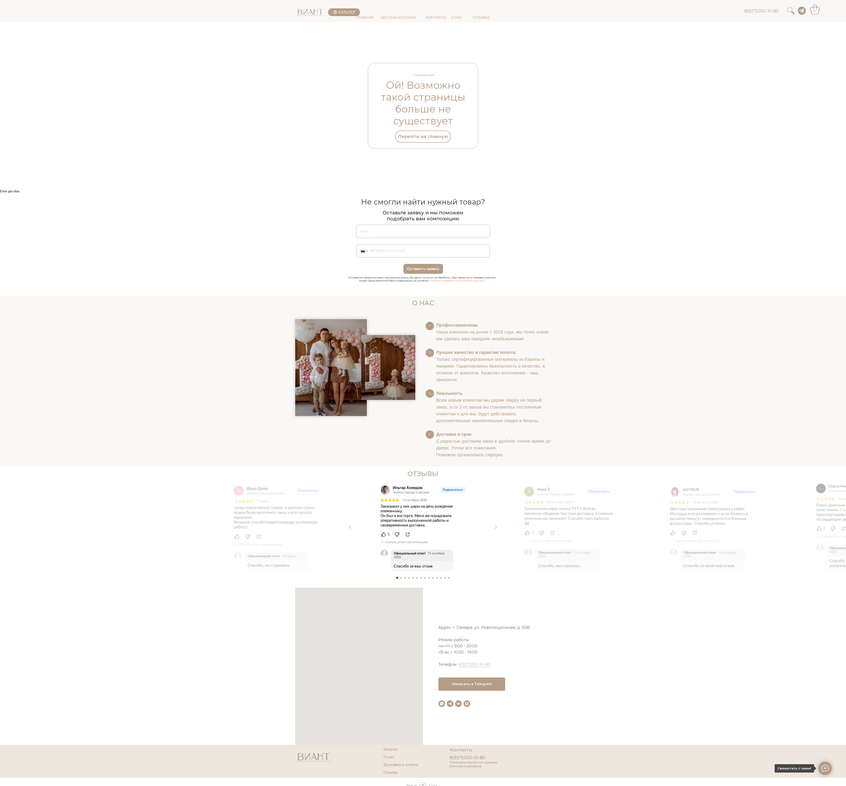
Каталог (390, 749)
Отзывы (390, 772)
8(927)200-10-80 (761, 11)
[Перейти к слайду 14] (449, 578)
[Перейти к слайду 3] (405, 578)
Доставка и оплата (400, 765)
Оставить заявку (423, 269)
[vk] (458, 703)
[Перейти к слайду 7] (421, 578)
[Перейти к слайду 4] (409, 578)
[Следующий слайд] (495, 527)
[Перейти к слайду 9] (429, 578)
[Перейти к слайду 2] (401, 578)
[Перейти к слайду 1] (397, 578)
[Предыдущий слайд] (350, 527)
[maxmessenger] (467, 703)
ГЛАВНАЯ (365, 17)
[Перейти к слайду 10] (433, 578)
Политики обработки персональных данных (456, 280)
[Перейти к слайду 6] (417, 578)
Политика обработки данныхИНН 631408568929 (473, 764)
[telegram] (450, 703)
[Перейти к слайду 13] (445, 578)
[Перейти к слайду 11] (437, 578)
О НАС (456, 17)
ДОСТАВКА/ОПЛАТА (398, 17)
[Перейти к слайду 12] (441, 578)
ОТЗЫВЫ (481, 17)
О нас (388, 757)
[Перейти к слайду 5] (413, 578)
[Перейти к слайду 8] (425, 578)
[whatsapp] (441, 703)
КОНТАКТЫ (436, 17)
